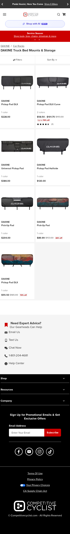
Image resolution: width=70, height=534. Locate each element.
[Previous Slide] (2, 4)
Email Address (17, 425)
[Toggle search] (58, 14)
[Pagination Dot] (31, 40)
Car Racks (18, 46)
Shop (4, 378)
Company (6, 401)
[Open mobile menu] (5, 14)
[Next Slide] (67, 4)
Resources (7, 389)
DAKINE (5, 46)
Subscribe (52, 432)
